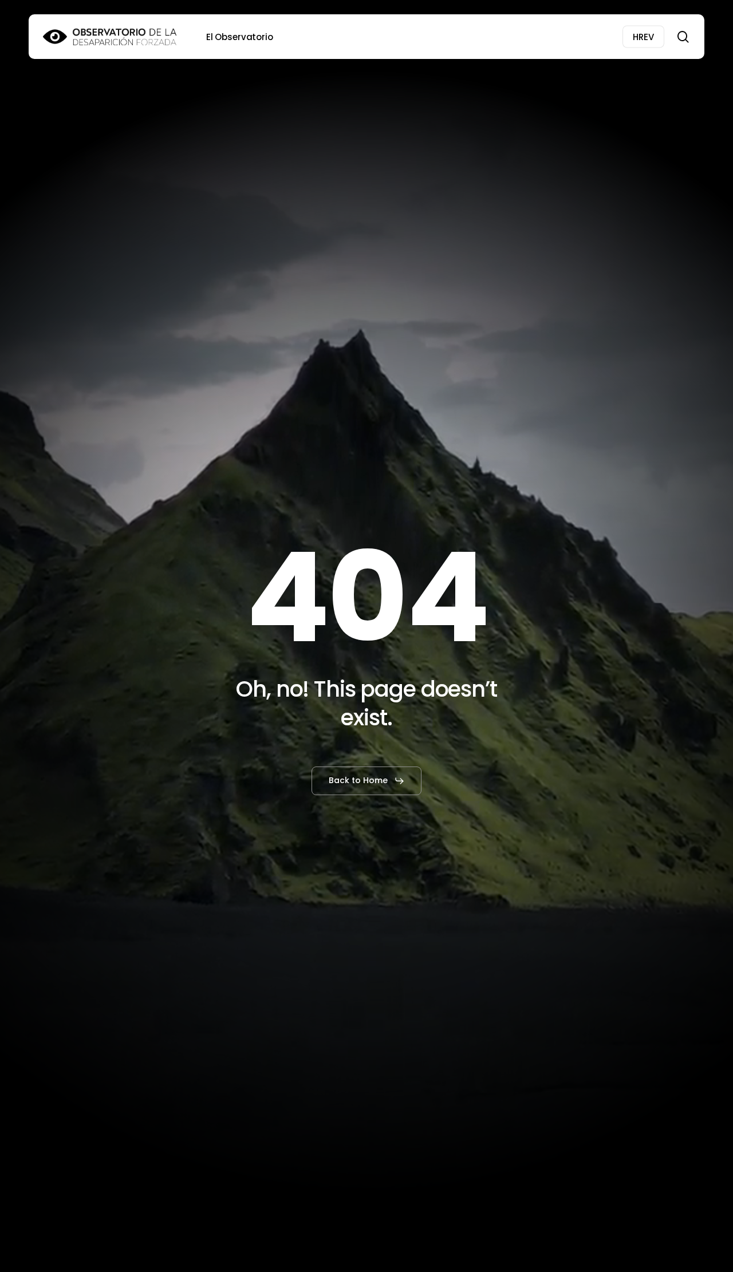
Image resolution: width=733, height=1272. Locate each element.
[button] (367, 781)
